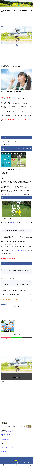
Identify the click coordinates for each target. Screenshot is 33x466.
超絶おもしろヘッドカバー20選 (6, 436)
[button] (27, 47)
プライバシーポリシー (27, 462)
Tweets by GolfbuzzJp (4, 451)
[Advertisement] (16, 18)
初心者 (6, 304)
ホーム (6, 462)
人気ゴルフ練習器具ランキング (6, 434)
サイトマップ (16, 463)
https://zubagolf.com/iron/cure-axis (6, 259)
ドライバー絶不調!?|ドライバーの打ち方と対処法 (16, 250)
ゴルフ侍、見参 (11, 222)
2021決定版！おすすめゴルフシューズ (7, 431)
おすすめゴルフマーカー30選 (5, 439)
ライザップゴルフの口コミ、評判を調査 (7, 447)
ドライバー (3, 304)
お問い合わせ (16, 462)
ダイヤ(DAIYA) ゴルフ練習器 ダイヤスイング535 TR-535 (10, 299)
